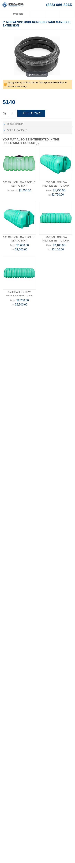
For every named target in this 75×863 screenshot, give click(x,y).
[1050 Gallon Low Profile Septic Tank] (55, 163)
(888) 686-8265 (59, 5)
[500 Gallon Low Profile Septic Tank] (19, 163)
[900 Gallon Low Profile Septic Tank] (19, 218)
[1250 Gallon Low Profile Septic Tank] (55, 218)
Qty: (5, 113)
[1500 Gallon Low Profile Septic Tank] (19, 273)
